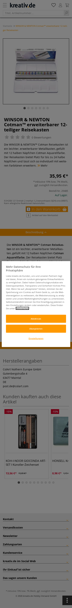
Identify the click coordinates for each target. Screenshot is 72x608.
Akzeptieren (35, 328)
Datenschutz (22, 308)
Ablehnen (36, 318)
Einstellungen (36, 338)
